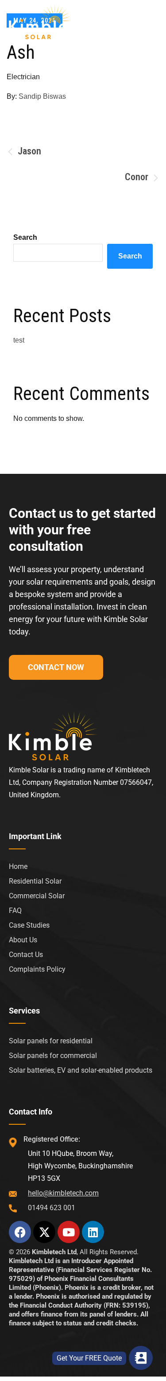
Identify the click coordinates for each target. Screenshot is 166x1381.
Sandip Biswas (42, 96)
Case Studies (29, 925)
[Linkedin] (93, 1232)
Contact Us (26, 954)
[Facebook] (20, 1232)
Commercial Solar (37, 896)
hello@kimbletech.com (63, 1193)
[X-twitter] (44, 1232)
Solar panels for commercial (53, 1055)
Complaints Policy (37, 969)
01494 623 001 (51, 1207)
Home (18, 866)
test (18, 340)
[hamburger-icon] (147, 20)
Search (25, 237)
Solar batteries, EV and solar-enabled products (80, 1070)
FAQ (15, 910)
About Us (23, 940)
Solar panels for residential (51, 1041)
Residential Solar (35, 881)
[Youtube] (69, 1232)
